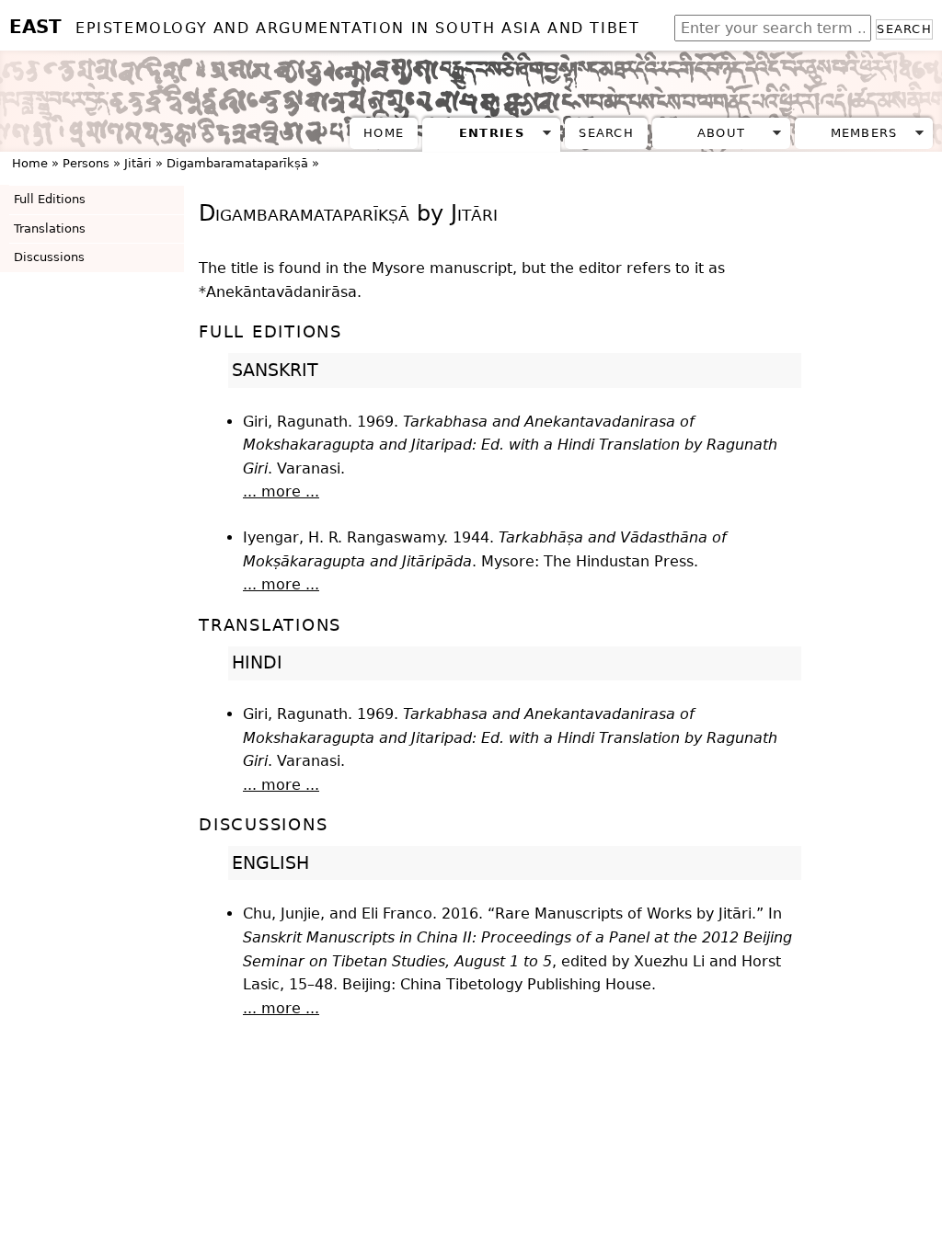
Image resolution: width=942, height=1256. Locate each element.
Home (383, 133)
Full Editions (50, 199)
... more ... (281, 491)
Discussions (49, 257)
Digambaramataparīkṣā (237, 163)
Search (904, 29)
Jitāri (138, 163)
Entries (491, 133)
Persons (86, 163)
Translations (50, 228)
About (721, 133)
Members (864, 133)
